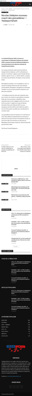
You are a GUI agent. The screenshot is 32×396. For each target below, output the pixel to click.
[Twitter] (11, 28)
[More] (28, 28)
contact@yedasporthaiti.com (14, 376)
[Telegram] (21, 28)
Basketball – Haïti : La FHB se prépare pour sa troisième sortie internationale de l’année (20, 223)
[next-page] (5, 203)
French (4, 1)
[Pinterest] (14, 28)
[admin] (2, 24)
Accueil (2, 8)
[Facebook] (7, 28)
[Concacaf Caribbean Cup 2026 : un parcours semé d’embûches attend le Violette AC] (5, 232)
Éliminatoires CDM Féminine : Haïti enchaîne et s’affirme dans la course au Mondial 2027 (20, 180)
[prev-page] (2, 203)
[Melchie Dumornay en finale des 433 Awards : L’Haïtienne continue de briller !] (5, 197)
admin (6, 24)
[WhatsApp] (17, 28)
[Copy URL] (24, 28)
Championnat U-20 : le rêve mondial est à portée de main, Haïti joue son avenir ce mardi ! (20, 240)
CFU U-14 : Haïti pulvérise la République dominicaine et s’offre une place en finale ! (21, 215)
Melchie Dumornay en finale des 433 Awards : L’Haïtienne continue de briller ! (20, 196)
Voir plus (15, 246)
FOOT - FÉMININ (9, 8)
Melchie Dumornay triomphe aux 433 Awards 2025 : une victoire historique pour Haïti (20, 188)
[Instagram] (14, 386)
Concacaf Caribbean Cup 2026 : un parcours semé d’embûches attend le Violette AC (20, 231)
